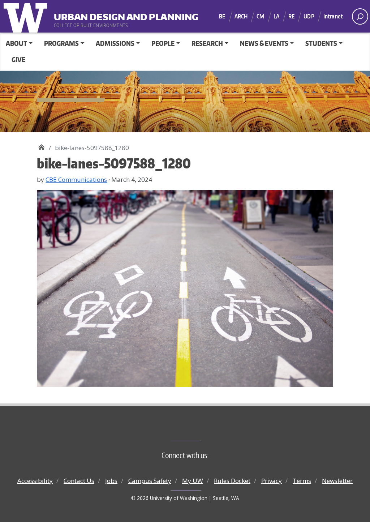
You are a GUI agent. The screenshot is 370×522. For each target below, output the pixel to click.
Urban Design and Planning (98, 14)
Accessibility (35, 480)
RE (291, 16)
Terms (302, 480)
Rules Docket (232, 480)
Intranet (333, 16)
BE (222, 16)
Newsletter (337, 480)
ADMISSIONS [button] (115, 43)
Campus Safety (149, 480)
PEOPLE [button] (163, 43)
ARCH (241, 16)
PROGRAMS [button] (61, 43)
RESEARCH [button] (207, 43)
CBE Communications (76, 179)
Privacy (271, 480)
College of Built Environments (199, 428)
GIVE (18, 59)
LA (276, 16)
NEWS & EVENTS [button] (264, 43)
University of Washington (27, 16)
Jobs (111, 480)
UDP (309, 16)
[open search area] (360, 16)
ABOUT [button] (16, 43)
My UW (192, 480)
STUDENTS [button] (321, 43)
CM (260, 16)
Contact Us (79, 480)
